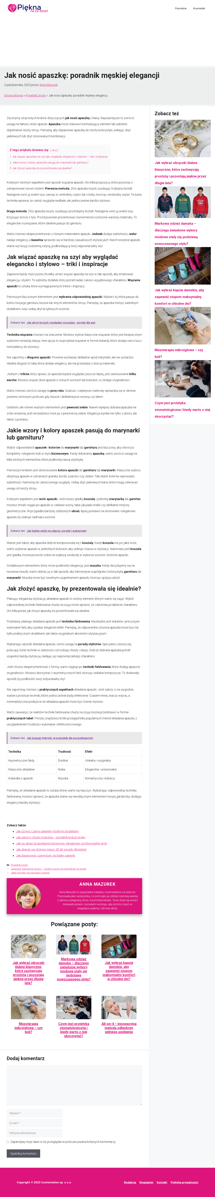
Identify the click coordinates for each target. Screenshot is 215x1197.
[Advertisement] (107, 42)
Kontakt (162, 1182)
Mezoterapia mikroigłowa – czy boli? (28, 1028)
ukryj (54, 150)
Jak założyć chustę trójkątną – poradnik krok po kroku (50, 837)
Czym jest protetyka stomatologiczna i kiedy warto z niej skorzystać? (73, 1030)
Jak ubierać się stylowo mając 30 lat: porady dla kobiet (51, 849)
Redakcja (130, 1182)
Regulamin (146, 1182)
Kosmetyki (199, 8)
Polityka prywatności (184, 1182)
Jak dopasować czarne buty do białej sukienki (45, 855)
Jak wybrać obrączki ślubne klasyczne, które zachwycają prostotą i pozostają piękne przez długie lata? (28, 973)
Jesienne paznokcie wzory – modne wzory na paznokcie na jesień (48, 868)
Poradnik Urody (36, 95)
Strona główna (13, 95)
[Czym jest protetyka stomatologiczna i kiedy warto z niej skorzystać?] (183, 380)
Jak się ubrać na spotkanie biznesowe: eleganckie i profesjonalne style (61, 843)
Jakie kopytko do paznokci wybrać (30, 872)
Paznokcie (181, 8)
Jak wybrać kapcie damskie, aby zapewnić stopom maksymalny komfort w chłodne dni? (119, 971)
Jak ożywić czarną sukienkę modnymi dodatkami (47, 831)
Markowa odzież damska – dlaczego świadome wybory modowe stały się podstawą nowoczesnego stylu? (74, 969)
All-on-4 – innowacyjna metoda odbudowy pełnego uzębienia (119, 1028)
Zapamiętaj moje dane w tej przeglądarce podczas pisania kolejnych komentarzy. (63, 1142)
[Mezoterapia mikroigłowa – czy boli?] (183, 327)
